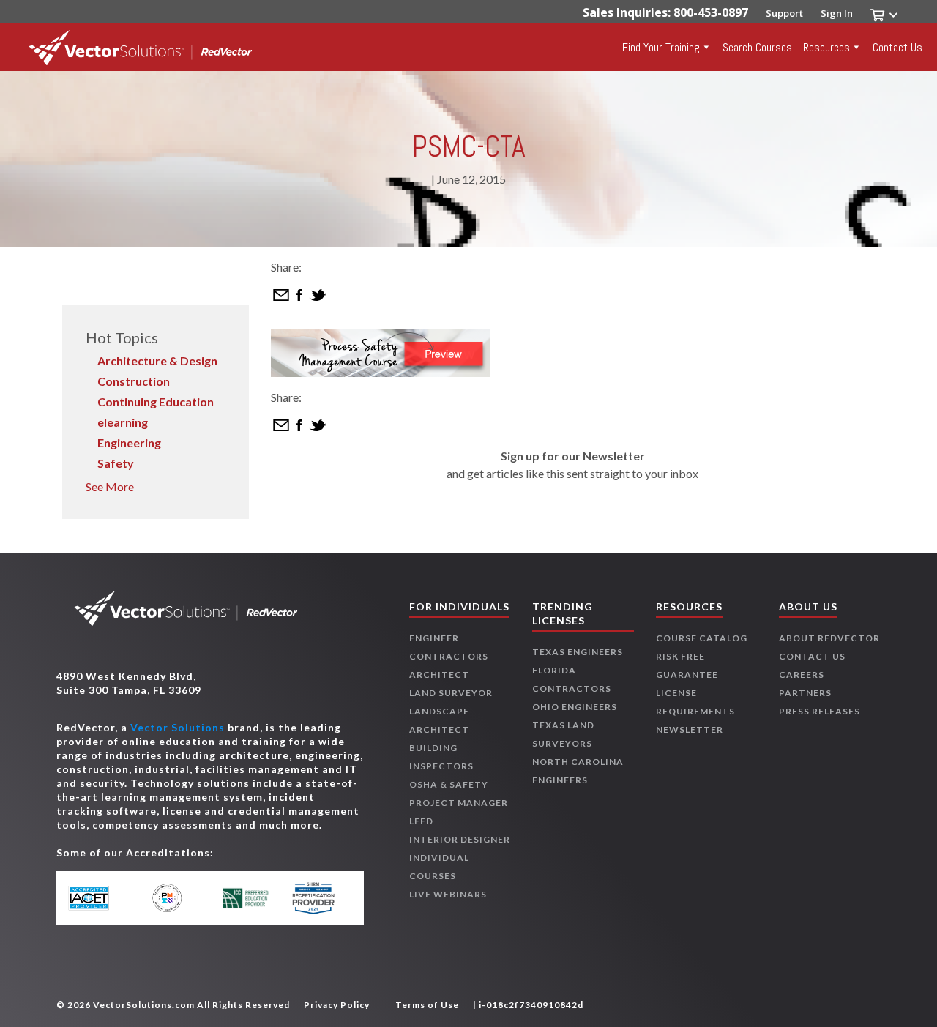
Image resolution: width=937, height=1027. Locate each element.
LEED (421, 820)
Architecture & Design (157, 360)
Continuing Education (155, 401)
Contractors (448, 656)
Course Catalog (701, 637)
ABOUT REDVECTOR (829, 637)
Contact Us (897, 47)
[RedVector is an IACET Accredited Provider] (102, 898)
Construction (133, 381)
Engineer (434, 637)
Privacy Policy (337, 1004)
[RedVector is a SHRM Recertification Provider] (316, 898)
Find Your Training (661, 47)
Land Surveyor (451, 692)
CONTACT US (812, 656)
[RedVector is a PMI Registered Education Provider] (173, 898)
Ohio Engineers (574, 706)
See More (110, 486)
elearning (122, 422)
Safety (115, 463)
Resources (826, 47)
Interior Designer (459, 839)
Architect (439, 674)
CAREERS (801, 674)
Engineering (129, 442)
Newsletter (689, 729)
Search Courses (757, 47)
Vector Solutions (177, 727)
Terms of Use (427, 1004)
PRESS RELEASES (819, 711)
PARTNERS (805, 692)
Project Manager (458, 802)
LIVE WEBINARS (448, 894)
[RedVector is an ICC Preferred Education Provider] (245, 898)
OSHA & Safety (448, 784)
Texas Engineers (577, 651)
